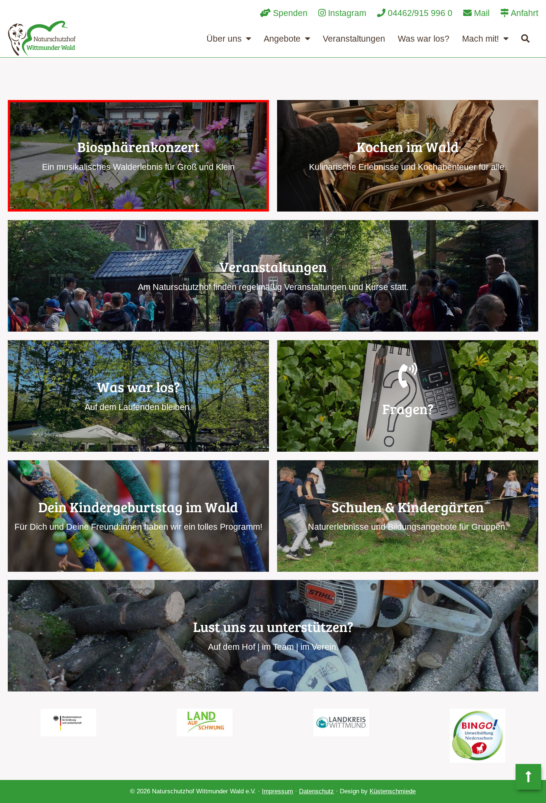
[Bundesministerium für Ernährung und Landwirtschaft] (68, 722)
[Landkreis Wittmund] (341, 722)
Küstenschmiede (393, 791)
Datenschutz (316, 791)
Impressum (277, 791)
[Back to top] (528, 776)
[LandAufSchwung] (204, 722)
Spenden (289, 13)
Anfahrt (523, 13)
